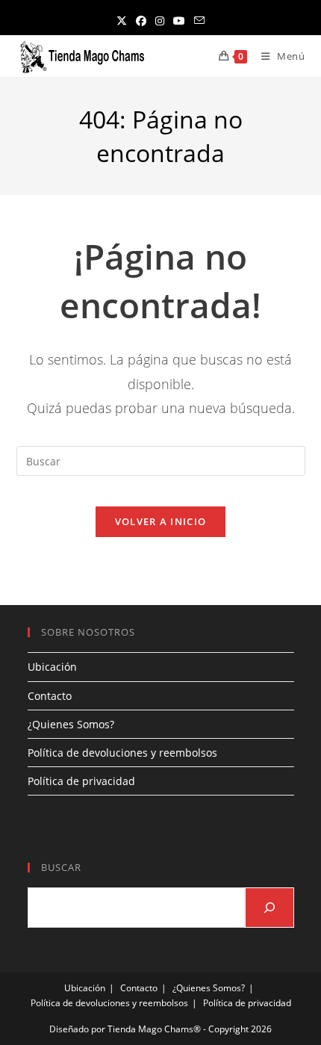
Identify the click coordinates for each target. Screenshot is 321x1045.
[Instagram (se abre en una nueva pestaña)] (160, 20)
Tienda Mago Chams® (154, 1029)
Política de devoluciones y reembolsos (122, 752)
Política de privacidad (81, 781)
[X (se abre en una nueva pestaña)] (121, 20)
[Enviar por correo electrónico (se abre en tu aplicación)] (199, 20)
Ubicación (52, 667)
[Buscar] (269, 907)
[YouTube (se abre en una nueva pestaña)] (179, 20)
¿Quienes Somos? (71, 724)
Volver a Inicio (161, 521)
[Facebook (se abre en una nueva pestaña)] (141, 20)
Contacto (50, 696)
